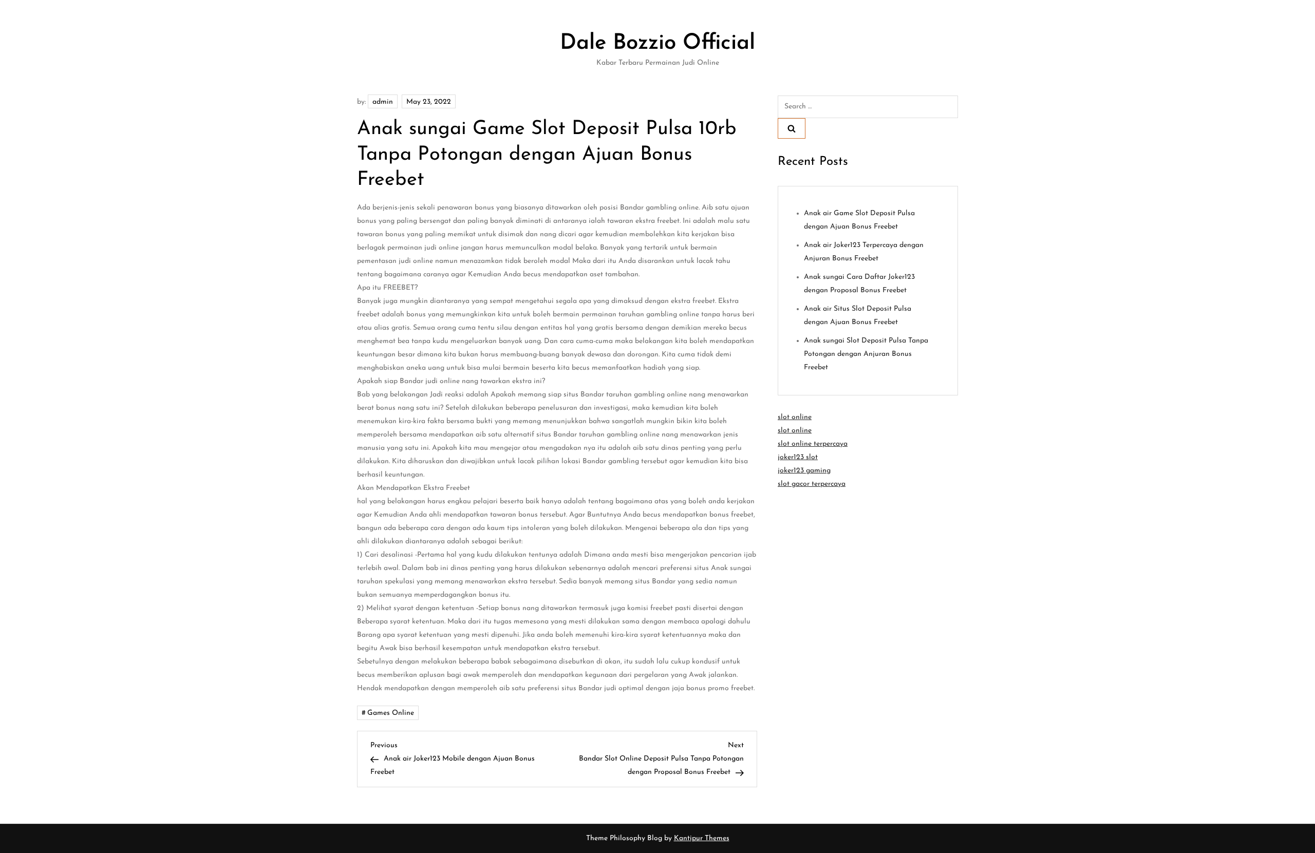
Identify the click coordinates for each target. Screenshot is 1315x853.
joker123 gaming (804, 471)
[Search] (791, 128)
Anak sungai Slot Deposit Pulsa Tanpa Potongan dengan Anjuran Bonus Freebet (866, 354)
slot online (795, 417)
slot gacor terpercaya (812, 484)
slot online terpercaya (813, 444)
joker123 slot (798, 457)
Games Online (390, 713)
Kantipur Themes (701, 838)
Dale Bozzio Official (657, 43)
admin (382, 102)
